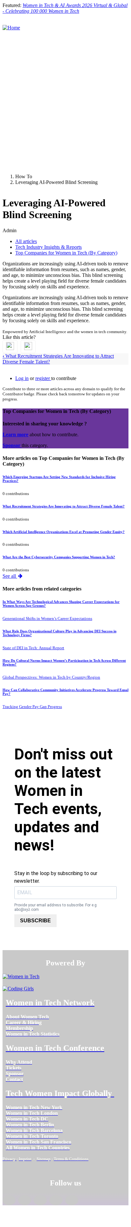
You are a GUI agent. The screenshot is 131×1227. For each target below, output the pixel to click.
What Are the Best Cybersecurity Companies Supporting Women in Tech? (59, 557)
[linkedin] (24, 1200)
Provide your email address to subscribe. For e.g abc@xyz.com (55, 907)
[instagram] (40, 1200)
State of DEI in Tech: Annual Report (33, 647)
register (43, 378)
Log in (22, 378)
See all (10, 576)
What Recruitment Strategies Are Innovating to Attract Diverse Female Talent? (64, 506)
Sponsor (12, 445)
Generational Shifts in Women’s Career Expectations (47, 618)
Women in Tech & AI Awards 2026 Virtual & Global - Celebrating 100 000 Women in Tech (65, 8)
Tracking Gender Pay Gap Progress (32, 706)
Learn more (15, 434)
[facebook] (9, 1200)
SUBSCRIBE (35, 920)
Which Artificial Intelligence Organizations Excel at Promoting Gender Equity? (64, 532)
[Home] (11, 27)
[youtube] (71, 1200)
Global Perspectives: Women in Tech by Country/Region (51, 677)
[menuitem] (27, 1016)
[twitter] (55, 1200)
